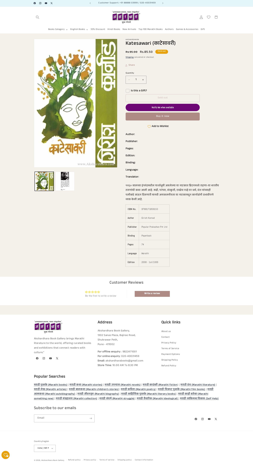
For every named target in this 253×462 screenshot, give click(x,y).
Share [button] (132, 65)
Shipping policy (124, 460)
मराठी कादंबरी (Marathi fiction (160, 385)
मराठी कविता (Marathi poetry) (138, 389)
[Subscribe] (90, 418)
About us (166, 332)
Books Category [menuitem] (56, 30)
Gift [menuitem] (203, 30)
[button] (37, 17)
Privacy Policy (168, 343)
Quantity (130, 73)
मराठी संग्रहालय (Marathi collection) (76, 398)
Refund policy (74, 460)
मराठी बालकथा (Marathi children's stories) (94, 389)
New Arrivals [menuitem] (129, 30)
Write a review (152, 294)
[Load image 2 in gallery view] (65, 181)
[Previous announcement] (90, 3)
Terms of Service (170, 349)
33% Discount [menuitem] (98, 30)
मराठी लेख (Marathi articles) (50, 389)
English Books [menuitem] (77, 30)
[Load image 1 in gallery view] (44, 181)
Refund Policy (168, 366)
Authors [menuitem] (169, 30)
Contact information (144, 460)
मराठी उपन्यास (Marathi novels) (123, 385)
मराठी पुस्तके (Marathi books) (50, 385)
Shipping (130, 57)
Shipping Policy (169, 360)
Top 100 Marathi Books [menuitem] (151, 30)
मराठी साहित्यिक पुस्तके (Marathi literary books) (148, 394)
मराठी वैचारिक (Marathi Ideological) (157, 398)
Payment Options (170, 354)
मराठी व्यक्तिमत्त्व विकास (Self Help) (199, 398)
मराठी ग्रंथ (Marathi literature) (198, 385)
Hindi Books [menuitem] (113, 30)
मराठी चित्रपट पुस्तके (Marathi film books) (181, 389)
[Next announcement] (163, 3)
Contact (165, 337)
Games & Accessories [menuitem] (187, 30)
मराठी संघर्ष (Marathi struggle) (117, 398)
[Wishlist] (208, 17)
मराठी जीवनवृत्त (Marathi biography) (98, 394)
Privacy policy (90, 460)
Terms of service (106, 460)
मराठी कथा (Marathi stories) (86, 385)
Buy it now (162, 116)
